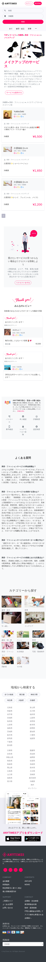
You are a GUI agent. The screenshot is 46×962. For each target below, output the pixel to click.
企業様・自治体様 (31, 901)
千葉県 (9, 742)
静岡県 (32, 728)
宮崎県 (32, 774)
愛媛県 (32, 750)
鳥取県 (9, 761)
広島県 (9, 771)
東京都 (21, 694)
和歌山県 (9, 757)
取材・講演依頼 (31, 908)
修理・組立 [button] (20, 29)
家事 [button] (29, 29)
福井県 (32, 714)
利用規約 (6, 884)
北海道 (9, 707)
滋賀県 (32, 738)
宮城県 (9, 718)
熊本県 (32, 768)
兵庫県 (9, 750)
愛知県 (32, 731)
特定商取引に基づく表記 (12, 888)
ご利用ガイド (8, 901)
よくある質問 (8, 904)
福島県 (9, 728)
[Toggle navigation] (43, 3)
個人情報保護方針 (9, 891)
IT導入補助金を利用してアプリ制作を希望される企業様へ (34, 914)
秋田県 (9, 721)
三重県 (32, 735)
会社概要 (6, 881)
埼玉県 (9, 700)
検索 (23, 22)
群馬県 (9, 738)
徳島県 (9, 778)
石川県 (32, 711)
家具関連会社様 (31, 904)
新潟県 (9, 745)
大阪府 (21, 700)
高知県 (32, 754)
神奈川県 (34, 694)
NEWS (27, 884)
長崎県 (32, 764)
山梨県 (32, 718)
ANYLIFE (28, 881)
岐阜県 (32, 725)
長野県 (32, 721)
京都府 (32, 700)
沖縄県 (32, 781)
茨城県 (9, 731)
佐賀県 (32, 761)
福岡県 (32, 757)
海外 (32, 785)
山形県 (9, 725)
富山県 (32, 707)
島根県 (9, 764)
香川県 (9, 781)
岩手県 (9, 714)
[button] (9, 419)
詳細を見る (20, 411)
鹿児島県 (32, 778)
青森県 (9, 711)
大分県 (32, 771)
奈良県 (9, 754)
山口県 (9, 774)
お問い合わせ (8, 908)
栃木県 (9, 735)
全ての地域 (9, 694)
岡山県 (9, 768)
